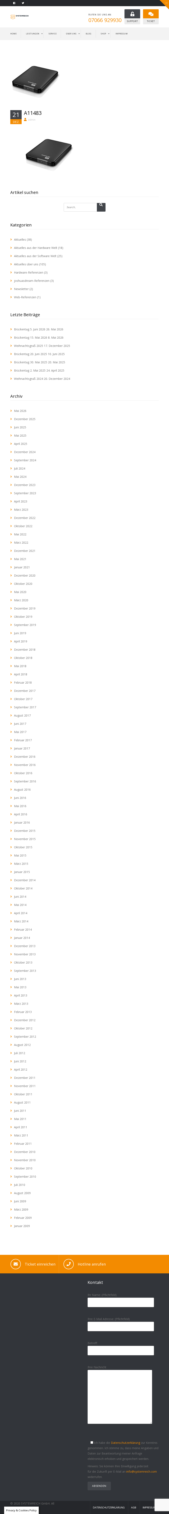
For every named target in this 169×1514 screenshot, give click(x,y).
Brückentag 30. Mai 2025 (30, 362)
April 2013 (20, 995)
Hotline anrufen (92, 1264)
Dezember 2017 (24, 691)
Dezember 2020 (24, 575)
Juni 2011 (20, 1111)
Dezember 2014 (24, 880)
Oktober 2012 (23, 1028)
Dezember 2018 (24, 650)
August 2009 (22, 1193)
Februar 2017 (23, 740)
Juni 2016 (20, 798)
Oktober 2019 (23, 617)
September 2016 (25, 781)
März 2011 (21, 1135)
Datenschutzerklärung (125, 1443)
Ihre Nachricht (97, 1367)
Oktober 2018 (23, 658)
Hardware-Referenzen (28, 272)
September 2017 (25, 707)
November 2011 (25, 1086)
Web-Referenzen (25, 297)
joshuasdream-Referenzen (31, 281)
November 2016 (25, 765)
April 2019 (20, 641)
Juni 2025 (20, 427)
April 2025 (20, 444)
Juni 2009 (20, 1201)
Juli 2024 (19, 468)
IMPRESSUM (121, 33)
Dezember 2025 (24, 419)
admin (31, 119)
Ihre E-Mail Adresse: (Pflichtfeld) (109, 1319)
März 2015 (21, 864)
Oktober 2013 (23, 962)
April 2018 (20, 674)
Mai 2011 (20, 1119)
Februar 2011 (23, 1144)
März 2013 (21, 1004)
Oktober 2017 (23, 699)
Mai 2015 (20, 855)
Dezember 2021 (24, 551)
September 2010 (25, 1176)
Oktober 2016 (23, 773)
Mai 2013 (20, 987)
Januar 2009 (22, 1226)
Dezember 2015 (24, 831)
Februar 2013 (23, 1012)
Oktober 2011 (23, 1094)
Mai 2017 (20, 732)
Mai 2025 (20, 435)
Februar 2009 (23, 1218)
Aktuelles (20, 239)
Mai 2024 (20, 477)
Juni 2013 (20, 979)
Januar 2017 (22, 748)
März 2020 (21, 600)
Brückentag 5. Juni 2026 (29, 329)
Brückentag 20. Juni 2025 (30, 354)
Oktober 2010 (23, 1168)
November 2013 (25, 954)
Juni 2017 (20, 724)
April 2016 (20, 814)
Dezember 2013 (24, 946)
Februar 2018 (23, 682)
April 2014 (20, 913)
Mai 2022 (20, 534)
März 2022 (21, 542)
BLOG (89, 33)
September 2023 (25, 493)
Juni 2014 (20, 897)
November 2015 (25, 839)
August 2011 (22, 1102)
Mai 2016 (20, 806)
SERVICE (53, 33)
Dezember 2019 (24, 608)
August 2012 (22, 1045)
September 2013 (25, 971)
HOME (13, 33)
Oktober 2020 (23, 584)
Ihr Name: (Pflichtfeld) (102, 1295)
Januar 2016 (22, 822)
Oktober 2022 (23, 526)
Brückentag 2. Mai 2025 (30, 370)
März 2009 (21, 1209)
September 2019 (25, 625)
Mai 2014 (20, 905)
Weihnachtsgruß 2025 (28, 346)
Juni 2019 (20, 633)
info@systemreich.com (141, 1471)
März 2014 (21, 921)
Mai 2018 (20, 666)
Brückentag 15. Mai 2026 (30, 337)
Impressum (149, 1507)
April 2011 (20, 1127)
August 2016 (22, 789)
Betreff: (92, 1343)
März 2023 (21, 510)
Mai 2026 (20, 411)
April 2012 (20, 1069)
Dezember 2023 (24, 485)
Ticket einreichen (40, 1264)
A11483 (33, 112)
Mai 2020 (20, 592)
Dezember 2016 (24, 757)
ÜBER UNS (71, 33)
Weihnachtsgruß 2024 (28, 379)
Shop (103, 33)
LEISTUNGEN (32, 33)
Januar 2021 (22, 567)
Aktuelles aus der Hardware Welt (35, 248)
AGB (133, 1507)
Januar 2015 (22, 872)
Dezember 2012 (24, 1020)
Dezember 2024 (24, 452)
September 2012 (25, 1036)
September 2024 (25, 460)
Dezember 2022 (24, 518)
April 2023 (20, 501)
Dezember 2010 (24, 1152)
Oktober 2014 (23, 888)
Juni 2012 (20, 1061)
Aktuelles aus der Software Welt (35, 256)
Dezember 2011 (24, 1078)
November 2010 (25, 1160)
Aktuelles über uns (26, 264)
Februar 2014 (23, 929)
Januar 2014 (22, 938)
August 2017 (22, 715)
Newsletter (21, 289)
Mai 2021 (20, 559)
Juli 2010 (19, 1185)
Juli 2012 (19, 1053)
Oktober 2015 (23, 847)
